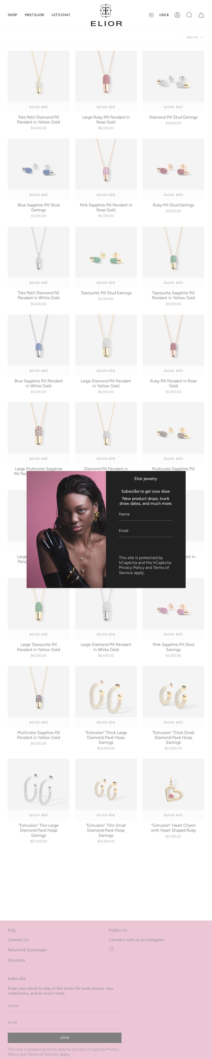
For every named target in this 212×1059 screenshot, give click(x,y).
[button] (12, 15)
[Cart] (201, 15)
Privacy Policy (131, 567)
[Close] (177, 478)
